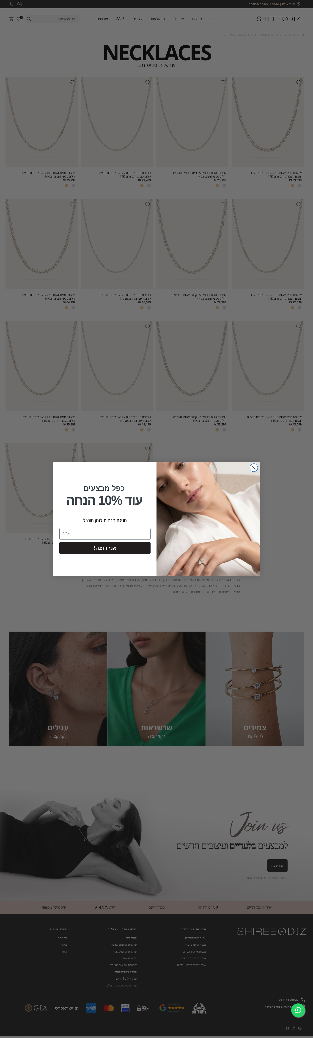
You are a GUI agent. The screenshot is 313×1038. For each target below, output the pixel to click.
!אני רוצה (104, 548)
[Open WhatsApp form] (298, 1010)
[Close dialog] (254, 468)
